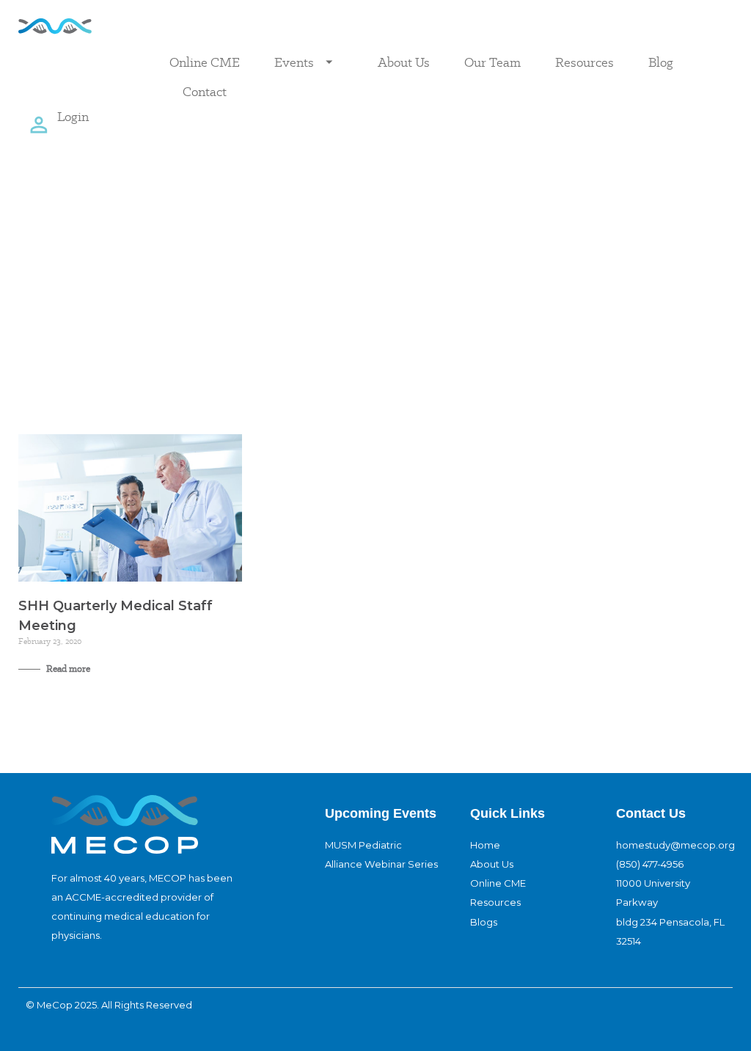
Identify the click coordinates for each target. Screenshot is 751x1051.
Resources (584, 62)
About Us (404, 62)
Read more (67, 668)
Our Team (492, 62)
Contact (205, 91)
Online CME (204, 62)
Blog (660, 62)
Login (73, 116)
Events (294, 62)
